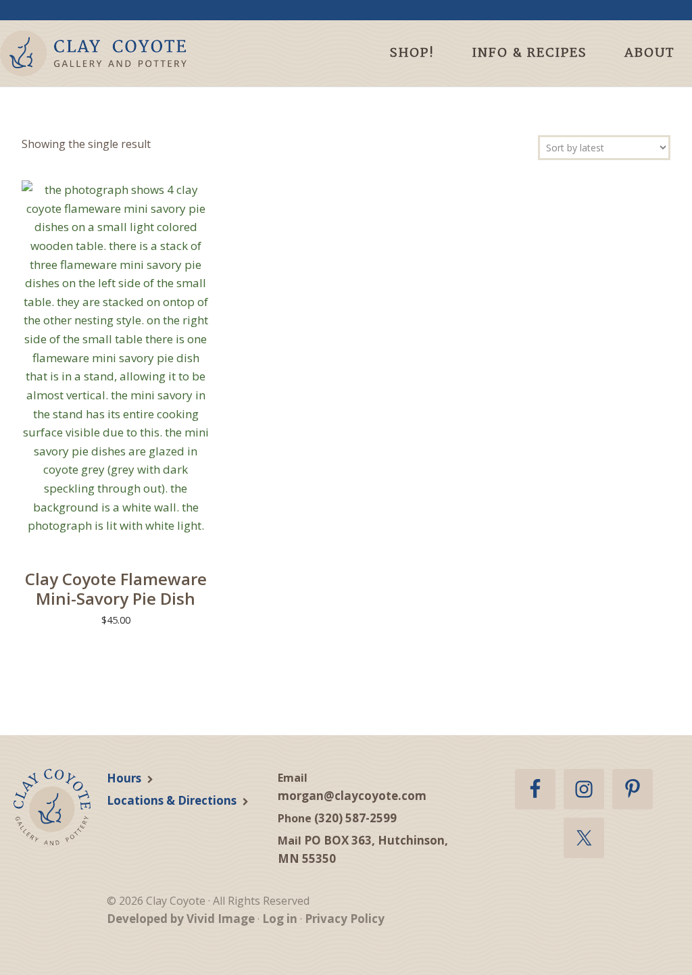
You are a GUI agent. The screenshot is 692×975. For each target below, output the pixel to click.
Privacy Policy (345, 918)
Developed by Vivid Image (181, 918)
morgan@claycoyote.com (352, 795)
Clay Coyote (116, 53)
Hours (124, 778)
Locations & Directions (172, 800)
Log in (279, 918)
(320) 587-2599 (355, 818)
